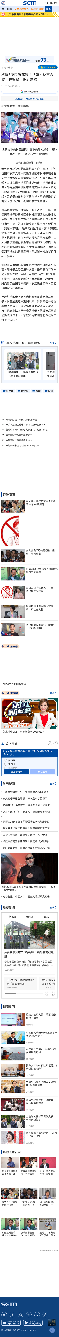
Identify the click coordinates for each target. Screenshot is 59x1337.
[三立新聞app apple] (11, 1323)
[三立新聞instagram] (20, 1314)
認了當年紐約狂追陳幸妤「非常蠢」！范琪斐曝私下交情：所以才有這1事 (47, 1203)
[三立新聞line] (28, 1314)
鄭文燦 (42, 149)
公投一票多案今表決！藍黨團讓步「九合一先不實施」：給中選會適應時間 (47, 1173)
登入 (56, 3)
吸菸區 (29, 916)
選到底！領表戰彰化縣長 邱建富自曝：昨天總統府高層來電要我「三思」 (47, 1234)
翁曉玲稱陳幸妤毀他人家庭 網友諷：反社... (27, 429)
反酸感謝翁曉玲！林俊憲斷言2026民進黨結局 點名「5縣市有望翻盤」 (10, 1234)
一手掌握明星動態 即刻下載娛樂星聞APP (26, 424)
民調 (22, 192)
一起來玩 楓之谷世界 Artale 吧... (21, 445)
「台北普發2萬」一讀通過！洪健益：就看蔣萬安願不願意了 (28, 1203)
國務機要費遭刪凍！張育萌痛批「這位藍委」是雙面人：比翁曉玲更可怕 (28, 1173)
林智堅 (20, 149)
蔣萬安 (12, 916)
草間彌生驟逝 (21, 9)
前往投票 (42, 771)
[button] (46, 3)
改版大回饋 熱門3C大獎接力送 (21, 419)
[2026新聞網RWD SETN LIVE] (3, 2)
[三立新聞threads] (45, 1314)
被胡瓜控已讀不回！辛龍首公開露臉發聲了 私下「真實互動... (28, 888)
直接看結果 (16, 771)
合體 (18, 154)
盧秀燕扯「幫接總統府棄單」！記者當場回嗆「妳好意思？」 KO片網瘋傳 (9, 1203)
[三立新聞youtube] (4, 1314)
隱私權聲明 (6, 1330)
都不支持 (12, 768)
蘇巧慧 (11, 760)
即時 (9, 9)
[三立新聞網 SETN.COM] (3, 9)
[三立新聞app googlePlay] (33, 1323)
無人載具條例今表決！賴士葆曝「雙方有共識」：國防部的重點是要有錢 (9, 1173)
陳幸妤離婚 (37, 9)
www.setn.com (28, 1330)
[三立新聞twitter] (37, 1314)
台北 (46, 916)
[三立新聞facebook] (12, 1314)
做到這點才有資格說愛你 (18, 434)
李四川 (11, 764)
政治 (48, 9)
